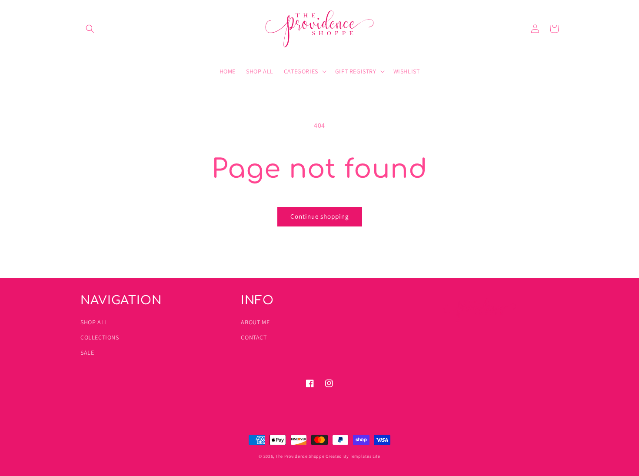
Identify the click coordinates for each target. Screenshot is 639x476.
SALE (87, 352)
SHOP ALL (94, 322)
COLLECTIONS (99, 337)
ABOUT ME (255, 322)
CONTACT (253, 337)
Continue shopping (319, 216)
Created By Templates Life (353, 456)
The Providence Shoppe (300, 456)
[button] (90, 28)
